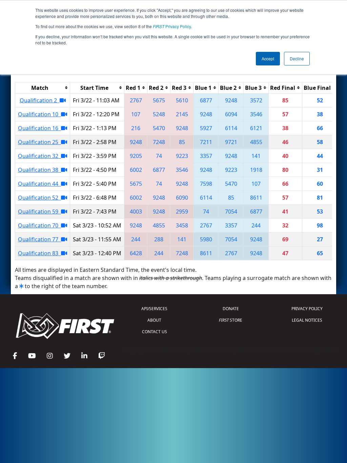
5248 (159, 114)
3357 (206, 156)
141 (256, 156)
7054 (231, 211)
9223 (182, 156)
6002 (136, 170)
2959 (182, 211)
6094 (231, 114)
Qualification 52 (39, 197)
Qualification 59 (39, 211)
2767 (136, 100)
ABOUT (154, 320)
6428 (136, 253)
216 (135, 128)
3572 (256, 100)
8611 (256, 197)
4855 (256, 142)
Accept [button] (268, 58)
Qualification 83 (39, 253)
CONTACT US (154, 332)
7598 (206, 183)
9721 (231, 142)
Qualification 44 (39, 183)
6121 (256, 128)
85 (182, 142)
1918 (256, 170)
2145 (182, 114)
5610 (182, 100)
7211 (206, 142)
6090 (182, 197)
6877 (206, 100)
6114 (231, 128)
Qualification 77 (39, 239)
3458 (182, 225)
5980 (206, 239)
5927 (206, 128)
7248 (159, 142)
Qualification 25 (39, 142)
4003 (136, 211)
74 (159, 156)
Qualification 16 (39, 128)
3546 (256, 114)
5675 (159, 100)
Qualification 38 (39, 170)
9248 (231, 100)
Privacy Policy (172, 26)
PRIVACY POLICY (307, 308)
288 (158, 239)
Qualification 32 (39, 156)
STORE (230, 320)
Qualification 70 (39, 225)
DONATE (231, 308)
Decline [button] (297, 58)
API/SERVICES (154, 308)
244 (256, 225)
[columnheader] (42, 87)
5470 (159, 128)
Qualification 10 (39, 114)
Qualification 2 (40, 100)
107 (135, 114)
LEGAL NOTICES (307, 320)
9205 (136, 156)
